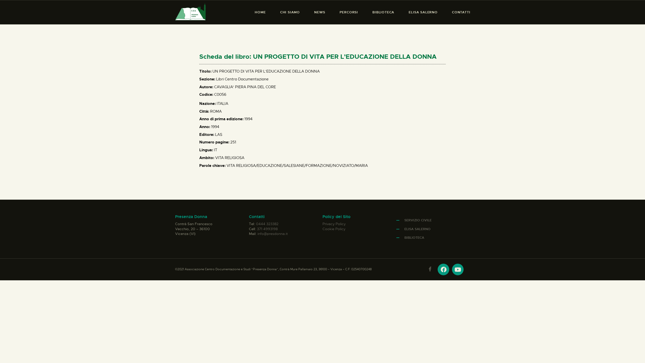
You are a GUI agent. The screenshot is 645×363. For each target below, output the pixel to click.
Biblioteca (414, 237)
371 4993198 (267, 229)
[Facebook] (443, 269)
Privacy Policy (334, 224)
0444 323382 (267, 224)
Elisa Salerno (417, 229)
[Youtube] (458, 269)
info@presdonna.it (272, 233)
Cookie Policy (333, 229)
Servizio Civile (418, 220)
